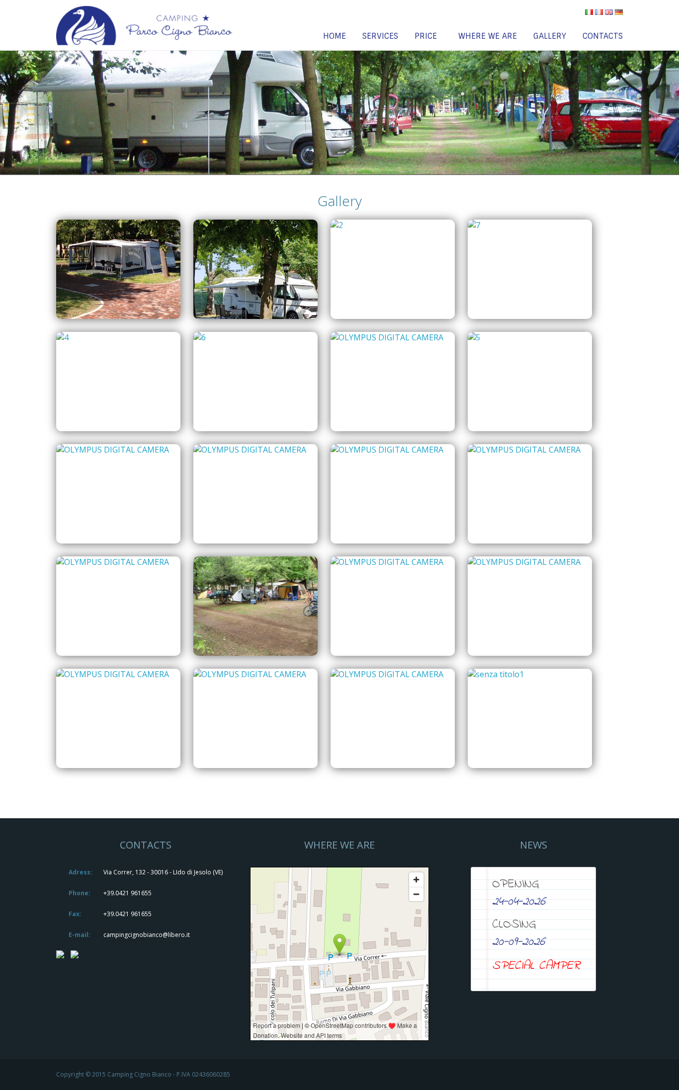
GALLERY (549, 36)
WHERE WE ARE (487, 36)
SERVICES (380, 36)
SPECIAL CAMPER (536, 966)
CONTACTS (603, 36)
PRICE (426, 36)
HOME (334, 36)
